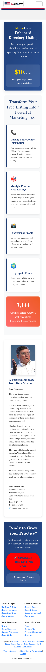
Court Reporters (8, 629)
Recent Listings (8, 613)
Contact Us (30, 629)
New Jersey (27, 646)
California (16, 641)
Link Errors (26, 651)
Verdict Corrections (11, 651)
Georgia (32, 644)
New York (32, 641)
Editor (23, 654)
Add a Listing (7, 616)
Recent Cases (31, 610)
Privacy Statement (33, 632)
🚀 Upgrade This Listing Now (23, 562)
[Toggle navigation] (39, 3)
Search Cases (31, 607)
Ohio (26, 644)
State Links (6, 635)
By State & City (8, 607)
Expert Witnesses (9, 632)
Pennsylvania (16, 644)
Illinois (7, 644)
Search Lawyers (9, 610)
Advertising (37, 651)
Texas (24, 641)
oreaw (16, 3)
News (4, 626)
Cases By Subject (33, 613)
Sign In (28, 635)
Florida (40, 641)
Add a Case (30, 616)
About (27, 626)
